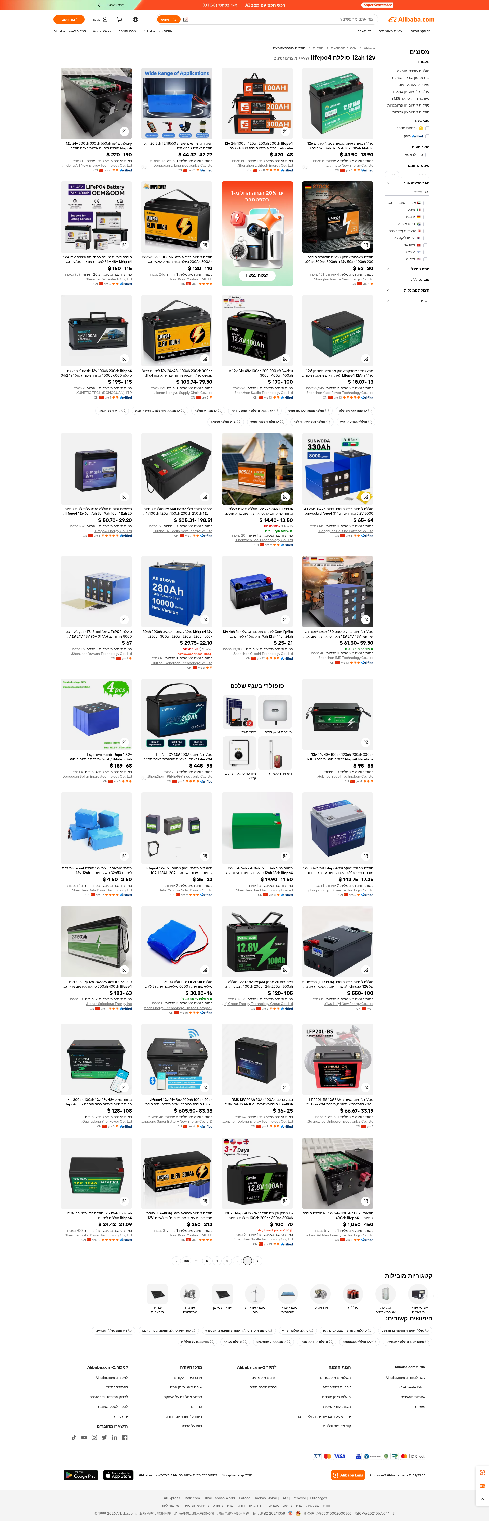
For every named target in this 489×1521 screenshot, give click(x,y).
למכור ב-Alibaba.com (112, 1377)
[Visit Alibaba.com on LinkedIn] (115, 1437)
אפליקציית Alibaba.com (158, 1475)
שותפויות (121, 1416)
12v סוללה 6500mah (357, 1342)
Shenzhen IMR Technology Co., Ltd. (345, 658)
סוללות (318, 48)
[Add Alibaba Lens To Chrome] (348, 1475)
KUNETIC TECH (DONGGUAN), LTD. (104, 393)
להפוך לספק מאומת (113, 1407)
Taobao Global (265, 1498)
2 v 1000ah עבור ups (271, 1342)
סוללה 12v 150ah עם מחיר (306, 411)
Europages (318, 1498)
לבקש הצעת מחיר (263, 1387)
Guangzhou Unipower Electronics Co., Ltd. (340, 1121)
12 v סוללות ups (109, 411)
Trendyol (299, 1498)
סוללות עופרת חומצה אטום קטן (345, 1330)
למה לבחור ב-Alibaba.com (405, 1377)
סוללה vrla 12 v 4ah (353, 422)
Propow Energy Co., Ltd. (113, 531)
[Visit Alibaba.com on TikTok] (74, 1437)
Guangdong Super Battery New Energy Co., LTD (176, 1121)
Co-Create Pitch (412, 1387)
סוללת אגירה (233, 1342)
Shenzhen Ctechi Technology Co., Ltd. (263, 654)
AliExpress (172, 1498)
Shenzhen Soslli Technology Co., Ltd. (264, 540)
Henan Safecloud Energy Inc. (109, 1004)
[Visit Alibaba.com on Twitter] (104, 1437)
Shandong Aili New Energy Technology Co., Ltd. (96, 165)
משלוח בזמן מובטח (336, 1397)
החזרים (196, 1407)
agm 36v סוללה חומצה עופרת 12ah (166, 1330)
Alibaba (369, 48)
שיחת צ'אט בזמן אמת (186, 1387)
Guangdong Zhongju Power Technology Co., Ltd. (337, 890)
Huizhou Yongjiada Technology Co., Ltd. (181, 663)
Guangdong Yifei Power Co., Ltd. (107, 1121)
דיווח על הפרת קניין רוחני (183, 1416)
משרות (420, 1407)
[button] (186, 19)
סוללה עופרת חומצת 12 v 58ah (403, 1330)
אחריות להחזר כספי (336, 1387)
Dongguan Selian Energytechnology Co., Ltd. (97, 776)
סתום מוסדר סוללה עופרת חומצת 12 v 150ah (236, 1330)
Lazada (244, 1498)
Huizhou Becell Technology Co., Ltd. (345, 776)
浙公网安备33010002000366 (327, 1513)
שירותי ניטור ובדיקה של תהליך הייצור (323, 1416)
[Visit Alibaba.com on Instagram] (94, 1437)
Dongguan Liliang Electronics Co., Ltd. (182, 165)
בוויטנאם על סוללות (195, 1342)
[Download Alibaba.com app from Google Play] (81, 1475)
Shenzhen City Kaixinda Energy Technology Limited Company (176, 1008)
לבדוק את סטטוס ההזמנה (109, 1397)
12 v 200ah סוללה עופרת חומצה (157, 411)
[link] (482, 1472)
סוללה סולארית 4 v (295, 1330)
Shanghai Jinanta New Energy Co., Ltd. (343, 279)
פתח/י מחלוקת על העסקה (183, 1397)
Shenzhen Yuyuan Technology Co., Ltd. (101, 654)
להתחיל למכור (117, 1387)
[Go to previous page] (257, 1260)
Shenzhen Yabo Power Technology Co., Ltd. (339, 393)
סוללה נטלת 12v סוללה (309, 422)
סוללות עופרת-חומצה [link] (289, 48)
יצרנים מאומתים (264, 1377)
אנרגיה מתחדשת (343, 48)
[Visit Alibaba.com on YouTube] (84, 1437)
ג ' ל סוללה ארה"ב (223, 422)
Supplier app (233, 1475)
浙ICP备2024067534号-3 (375, 1513)
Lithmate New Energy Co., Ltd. (349, 165)
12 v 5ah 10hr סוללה (353, 411)
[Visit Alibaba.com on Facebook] (125, 1437)
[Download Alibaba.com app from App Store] (118, 1475)
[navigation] (407, 655)
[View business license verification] (290, 1513)
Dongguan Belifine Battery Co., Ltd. (345, 531)
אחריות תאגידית (413, 1397)
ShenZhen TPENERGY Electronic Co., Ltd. (179, 776)
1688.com (192, 1498)
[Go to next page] (176, 1260)
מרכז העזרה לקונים (188, 1377)
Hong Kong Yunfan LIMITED (190, 279)
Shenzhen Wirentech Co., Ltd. (108, 279)
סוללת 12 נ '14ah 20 (314, 1342)
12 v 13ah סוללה (206, 411)
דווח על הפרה (192, 1426)
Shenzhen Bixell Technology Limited (264, 890)
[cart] (119, 20)
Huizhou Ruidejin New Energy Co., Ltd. (182, 531)
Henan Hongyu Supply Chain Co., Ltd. (183, 393)
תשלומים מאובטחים (335, 1377)
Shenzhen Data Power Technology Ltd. (101, 890)
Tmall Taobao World (219, 1498)
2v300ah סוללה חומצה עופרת (252, 411)
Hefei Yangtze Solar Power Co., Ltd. (185, 890)
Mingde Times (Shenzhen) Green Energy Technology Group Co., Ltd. (257, 1004)
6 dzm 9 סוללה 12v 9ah (111, 1330)
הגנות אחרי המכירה (336, 1407)
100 (186, 1261)
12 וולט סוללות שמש (264, 422)
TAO (284, 1498)
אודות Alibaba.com (410, 1367)
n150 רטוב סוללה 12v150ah (405, 1342)
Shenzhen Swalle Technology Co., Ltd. (263, 393)
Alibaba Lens (397, 1475)
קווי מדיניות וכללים (337, 1426)
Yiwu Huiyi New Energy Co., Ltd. (348, 1004)
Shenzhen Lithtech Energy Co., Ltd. (265, 165)
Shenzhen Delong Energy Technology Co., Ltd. (257, 1121)
